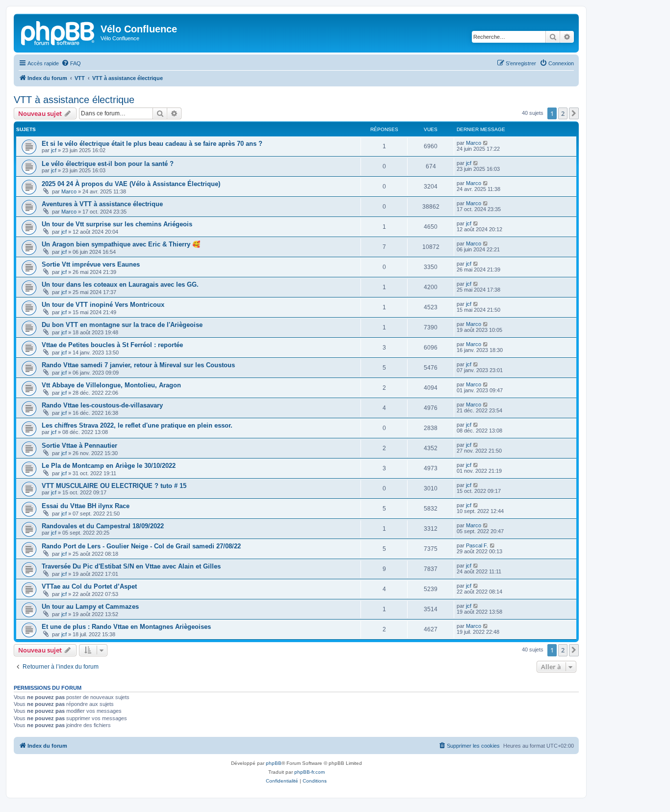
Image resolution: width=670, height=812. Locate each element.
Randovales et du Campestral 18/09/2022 (103, 526)
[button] (574, 113)
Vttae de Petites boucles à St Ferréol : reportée (112, 345)
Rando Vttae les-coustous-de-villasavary (102, 405)
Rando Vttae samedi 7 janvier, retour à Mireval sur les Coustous (138, 365)
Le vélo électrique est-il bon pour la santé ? (108, 163)
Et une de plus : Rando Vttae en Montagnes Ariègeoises (126, 626)
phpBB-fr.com (309, 772)
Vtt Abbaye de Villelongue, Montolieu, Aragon (111, 385)
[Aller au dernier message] (486, 143)
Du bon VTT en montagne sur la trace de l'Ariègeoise (122, 324)
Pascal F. (477, 545)
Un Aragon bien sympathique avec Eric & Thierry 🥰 (121, 244)
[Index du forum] (58, 32)
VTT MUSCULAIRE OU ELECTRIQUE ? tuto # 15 (114, 485)
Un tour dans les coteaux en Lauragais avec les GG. (120, 284)
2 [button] (563, 113)
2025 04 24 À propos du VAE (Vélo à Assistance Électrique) (131, 184)
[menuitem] (71, 63)
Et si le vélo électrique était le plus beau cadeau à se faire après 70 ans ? (152, 143)
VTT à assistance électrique (74, 99)
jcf (53, 150)
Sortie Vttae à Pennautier (79, 445)
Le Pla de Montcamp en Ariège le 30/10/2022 (109, 465)
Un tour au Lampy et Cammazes (90, 606)
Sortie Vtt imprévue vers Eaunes (91, 264)
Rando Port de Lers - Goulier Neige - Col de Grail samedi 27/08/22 (141, 546)
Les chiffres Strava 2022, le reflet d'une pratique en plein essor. (137, 425)
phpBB (274, 763)
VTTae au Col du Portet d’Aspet (89, 586)
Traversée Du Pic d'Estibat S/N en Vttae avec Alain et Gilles (131, 566)
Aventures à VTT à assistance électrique (102, 204)
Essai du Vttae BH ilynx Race (85, 506)
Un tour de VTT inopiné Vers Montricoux (103, 304)
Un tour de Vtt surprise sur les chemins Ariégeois (117, 224)
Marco (473, 143)
